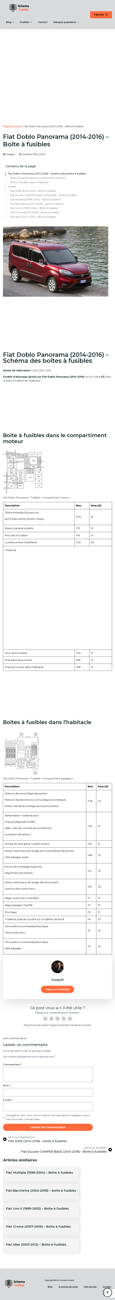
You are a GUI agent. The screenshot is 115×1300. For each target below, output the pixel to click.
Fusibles (24, 22)
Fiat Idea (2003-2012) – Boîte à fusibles (33, 216)
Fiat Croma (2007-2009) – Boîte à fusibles (34, 212)
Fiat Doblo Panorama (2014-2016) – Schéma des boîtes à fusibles (47, 173)
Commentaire (12, 1064)
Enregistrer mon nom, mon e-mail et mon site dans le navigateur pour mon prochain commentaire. (48, 1117)
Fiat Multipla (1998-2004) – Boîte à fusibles (35, 199)
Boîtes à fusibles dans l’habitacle (29, 182)
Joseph (12, 186)
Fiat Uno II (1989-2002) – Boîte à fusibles (34, 208)
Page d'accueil (12, 126)
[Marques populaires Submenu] (79, 22)
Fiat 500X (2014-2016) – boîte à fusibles (33, 190)
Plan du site (90, 1286)
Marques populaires (64, 22)
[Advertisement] (57, 51)
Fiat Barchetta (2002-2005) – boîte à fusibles (36, 204)
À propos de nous (68, 1286)
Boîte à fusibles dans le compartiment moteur (37, 178)
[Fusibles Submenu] (32, 22)
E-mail (7, 1100)
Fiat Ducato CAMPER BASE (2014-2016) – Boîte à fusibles (43, 195)
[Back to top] (107, 1292)
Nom (7, 1085)
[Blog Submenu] (14, 22)
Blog (8, 22)
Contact (42, 22)
